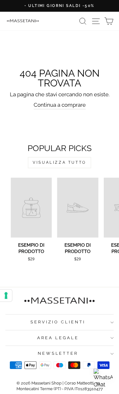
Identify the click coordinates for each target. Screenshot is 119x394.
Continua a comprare (60, 105)
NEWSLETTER (58, 353)
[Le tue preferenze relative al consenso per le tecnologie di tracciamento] (6, 295)
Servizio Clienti (57, 322)
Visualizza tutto (59, 162)
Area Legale (58, 337)
